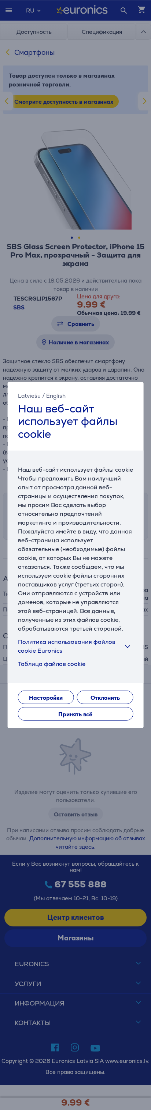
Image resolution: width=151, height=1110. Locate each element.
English (56, 395)
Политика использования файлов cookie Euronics (66, 646)
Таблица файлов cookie (51, 664)
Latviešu (29, 395)
